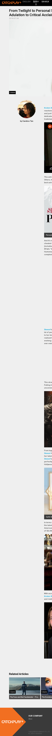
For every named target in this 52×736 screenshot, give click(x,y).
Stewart (47, 329)
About (30, 719)
